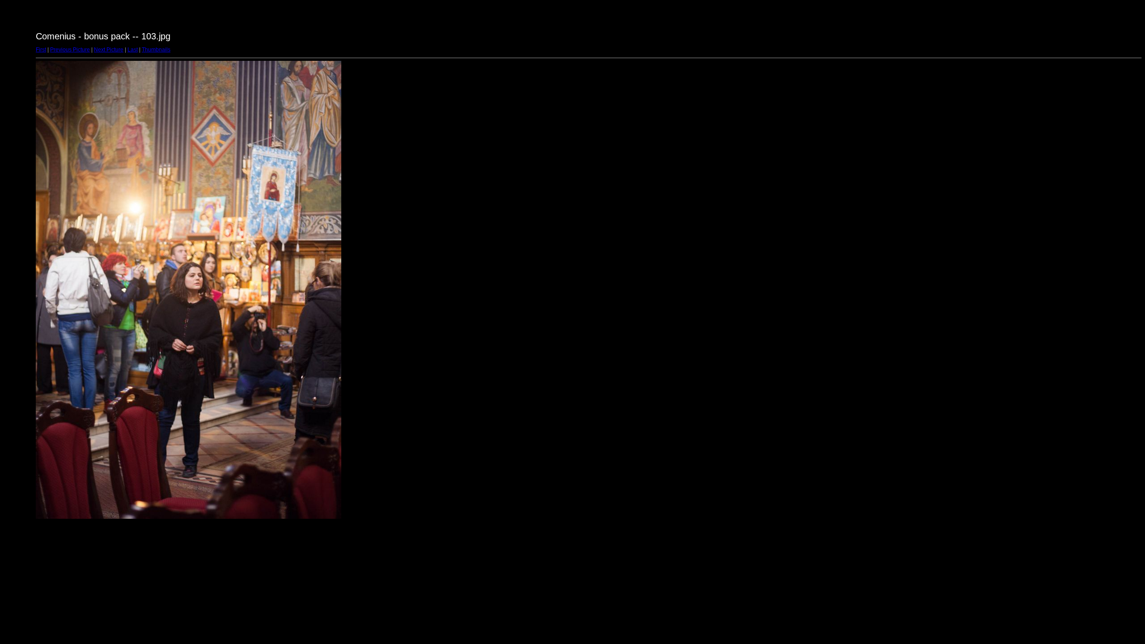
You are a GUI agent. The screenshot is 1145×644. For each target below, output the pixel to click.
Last (132, 50)
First (41, 50)
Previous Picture (70, 50)
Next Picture (108, 50)
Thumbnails (156, 50)
